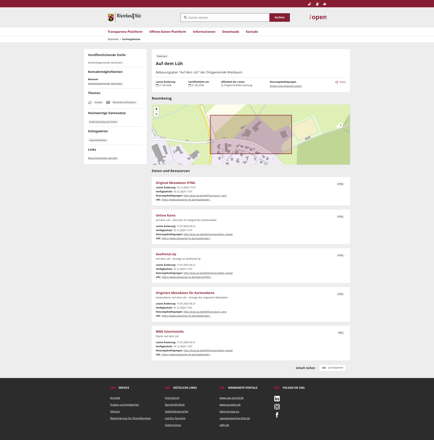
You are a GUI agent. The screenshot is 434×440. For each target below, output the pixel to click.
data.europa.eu (229, 411)
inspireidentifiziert (97, 140)
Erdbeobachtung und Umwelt (103, 121)
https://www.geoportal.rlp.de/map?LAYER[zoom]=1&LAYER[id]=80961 (201, 277)
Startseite (113, 39)
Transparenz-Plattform (125, 32)
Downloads (230, 32)
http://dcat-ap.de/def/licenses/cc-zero (205, 195)
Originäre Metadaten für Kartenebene (185, 293)
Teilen (342, 82)
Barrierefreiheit (175, 405)
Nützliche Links (185, 388)
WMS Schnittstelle (170, 332)
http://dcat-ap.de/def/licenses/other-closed (208, 234)
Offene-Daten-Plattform (167, 32)
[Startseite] (124, 17)
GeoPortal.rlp (166, 254)
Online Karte (165, 215)
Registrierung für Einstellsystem (130, 418)
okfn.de (224, 425)
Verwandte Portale (242, 388)
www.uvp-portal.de (232, 398)
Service (123, 388)
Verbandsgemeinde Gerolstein (105, 83)
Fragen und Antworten (124, 405)
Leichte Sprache (175, 418)
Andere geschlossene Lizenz (286, 86)
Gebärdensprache (176, 411)
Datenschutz (173, 425)
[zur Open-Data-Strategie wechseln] (317, 17)
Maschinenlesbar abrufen (102, 158)
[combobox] (225, 17)
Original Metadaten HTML (175, 183)
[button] (156, 109)
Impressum (172, 398)
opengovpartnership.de (235, 418)
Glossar (115, 411)
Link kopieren (335, 367)
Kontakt (252, 32)
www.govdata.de (230, 405)
